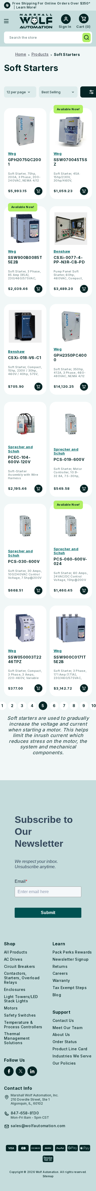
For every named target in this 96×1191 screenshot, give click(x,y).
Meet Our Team (68, 1027)
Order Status (65, 1041)
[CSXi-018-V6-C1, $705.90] (25, 326)
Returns (60, 966)
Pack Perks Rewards (72, 952)
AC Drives (13, 959)
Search (86, 37)
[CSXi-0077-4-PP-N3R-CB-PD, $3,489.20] (70, 228)
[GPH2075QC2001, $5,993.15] (25, 130)
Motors (11, 1008)
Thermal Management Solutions (17, 1038)
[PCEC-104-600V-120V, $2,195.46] (25, 424)
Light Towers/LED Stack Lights (21, 998)
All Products (15, 952)
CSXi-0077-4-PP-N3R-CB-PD (69, 259)
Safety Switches (20, 1015)
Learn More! (26, 7)
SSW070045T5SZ (70, 162)
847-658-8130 (25, 1113)
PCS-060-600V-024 (70, 561)
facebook (9, 1071)
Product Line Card (70, 1049)
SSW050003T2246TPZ (24, 659)
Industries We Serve (72, 1056)
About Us (61, 1034)
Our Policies (64, 1063)
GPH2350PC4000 (70, 357)
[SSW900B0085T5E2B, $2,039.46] (25, 228)
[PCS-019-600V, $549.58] (70, 424)
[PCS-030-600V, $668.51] (25, 526)
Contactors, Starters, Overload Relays (21, 978)
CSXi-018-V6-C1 (24, 358)
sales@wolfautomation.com (38, 1126)
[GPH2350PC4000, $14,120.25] (70, 326)
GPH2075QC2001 (24, 162)
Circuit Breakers (19, 966)
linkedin (32, 1071)
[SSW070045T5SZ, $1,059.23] (70, 130)
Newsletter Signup (71, 959)
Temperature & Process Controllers (23, 1024)
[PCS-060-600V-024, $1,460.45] (70, 526)
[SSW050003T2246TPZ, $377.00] (25, 628)
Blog (57, 994)
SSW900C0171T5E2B (70, 659)
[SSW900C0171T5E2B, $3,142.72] (70, 628)
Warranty (61, 980)
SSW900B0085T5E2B (25, 259)
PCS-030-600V (23, 561)
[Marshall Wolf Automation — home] (36, 21)
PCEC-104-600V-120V (19, 459)
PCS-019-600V (69, 459)
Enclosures (15, 989)
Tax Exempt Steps (70, 987)
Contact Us (63, 1020)
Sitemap (48, 1176)
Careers (60, 973)
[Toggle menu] (10, 21)
